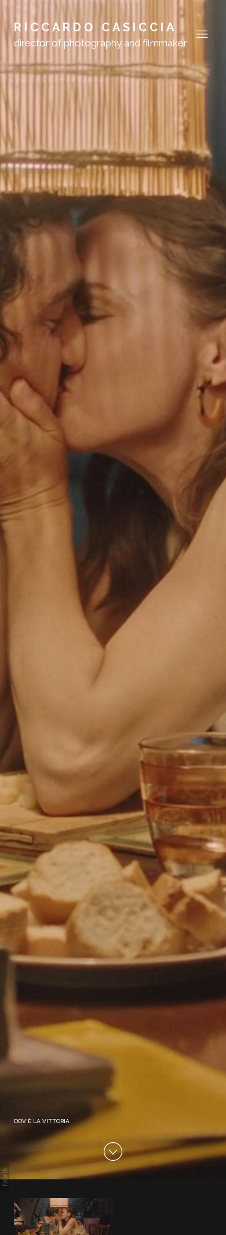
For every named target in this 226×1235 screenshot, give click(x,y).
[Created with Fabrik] (4, 1177)
